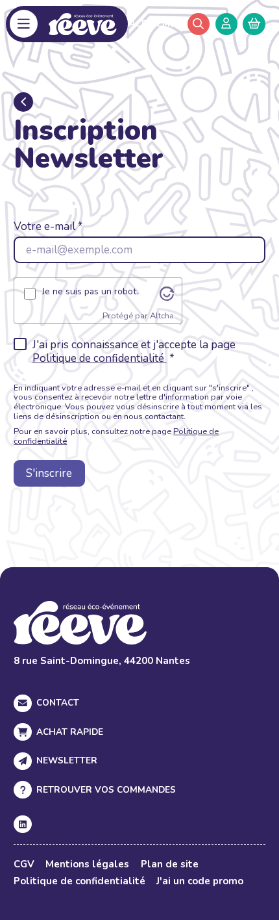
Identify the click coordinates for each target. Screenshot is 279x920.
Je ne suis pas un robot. (90, 292)
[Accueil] (83, 24)
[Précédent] (23, 102)
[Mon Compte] (226, 24)
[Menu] (24, 24)
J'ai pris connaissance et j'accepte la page (134, 352)
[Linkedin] (22, 824)
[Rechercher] (199, 24)
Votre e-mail (44, 226)
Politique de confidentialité (99, 358)
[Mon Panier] (254, 24)
